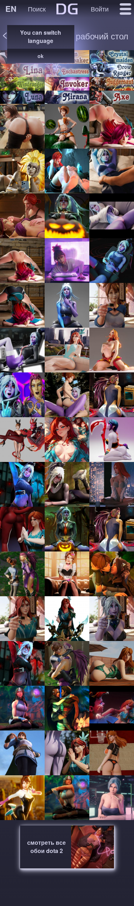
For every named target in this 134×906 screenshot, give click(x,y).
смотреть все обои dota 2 (46, 846)
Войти (100, 8)
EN (10, 8)
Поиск (37, 8)
